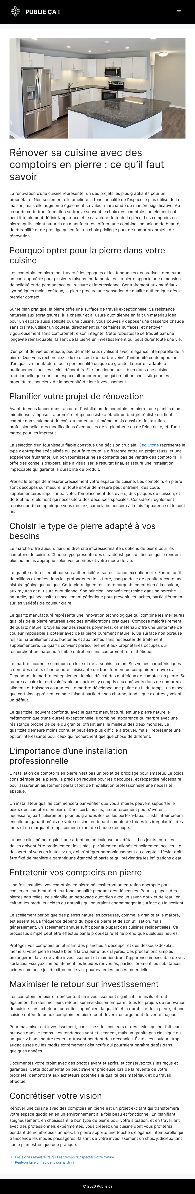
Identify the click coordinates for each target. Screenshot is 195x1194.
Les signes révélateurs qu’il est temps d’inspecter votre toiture (64, 1157)
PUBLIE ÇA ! (42, 11)
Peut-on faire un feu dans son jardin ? (44, 1162)
